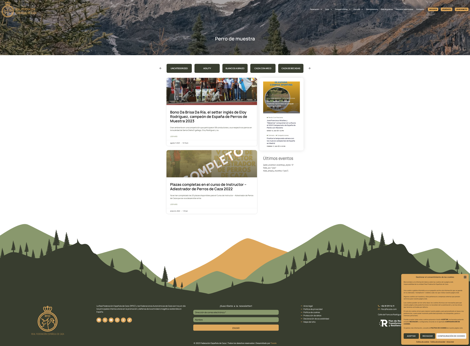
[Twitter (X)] (105, 320)
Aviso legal (450, 342)
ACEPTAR (411, 336)
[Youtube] (111, 320)
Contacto (420, 9)
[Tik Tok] (123, 320)
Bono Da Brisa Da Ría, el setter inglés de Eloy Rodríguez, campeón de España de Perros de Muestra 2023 (208, 116)
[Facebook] (98, 320)
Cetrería (271, 135)
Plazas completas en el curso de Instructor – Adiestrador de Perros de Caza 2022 (208, 186)
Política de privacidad (437, 342)
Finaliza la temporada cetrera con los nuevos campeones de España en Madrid (281, 140)
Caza (327, 9)
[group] (179, 68)
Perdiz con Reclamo (275, 117)
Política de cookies (422, 342)
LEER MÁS (173, 136)
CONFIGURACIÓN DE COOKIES (451, 336)
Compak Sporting (274, 98)
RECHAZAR (428, 336)
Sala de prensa (387, 9)
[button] (465, 277)
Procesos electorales (404, 9)
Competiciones (341, 9)
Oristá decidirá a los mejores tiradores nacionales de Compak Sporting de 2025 (280, 103)
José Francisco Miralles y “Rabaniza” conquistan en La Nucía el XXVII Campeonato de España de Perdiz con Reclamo (281, 124)
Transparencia (372, 9)
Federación (314, 9)
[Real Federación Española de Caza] (19, 9)
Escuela (357, 9)
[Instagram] (117, 320)
